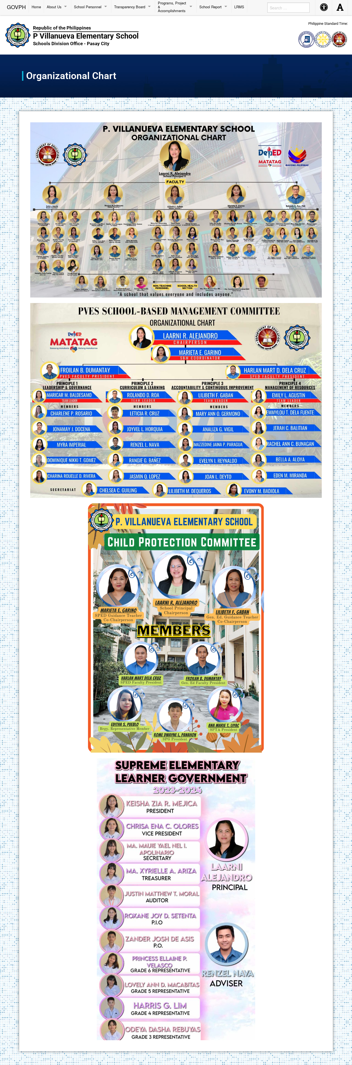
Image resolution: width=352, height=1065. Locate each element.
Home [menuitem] (36, 6)
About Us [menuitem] (54, 6)
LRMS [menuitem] (239, 6)
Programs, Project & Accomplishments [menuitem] (172, 6)
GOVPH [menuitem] (16, 6)
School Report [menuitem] (210, 6)
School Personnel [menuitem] (87, 6)
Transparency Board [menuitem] (129, 6)
